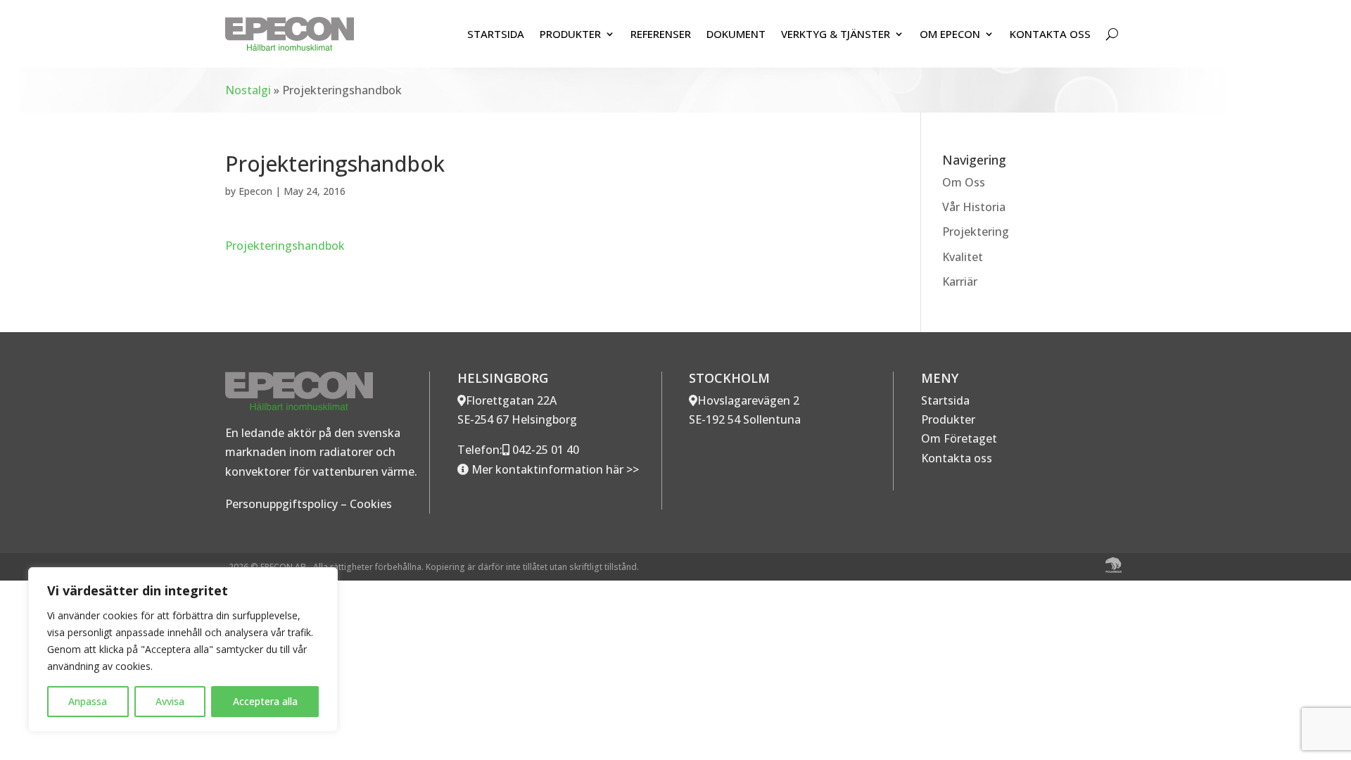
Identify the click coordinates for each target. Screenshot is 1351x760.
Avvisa (170, 701)
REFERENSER (660, 34)
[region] (183, 649)
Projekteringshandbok (285, 245)
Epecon (255, 191)
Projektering (975, 231)
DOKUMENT (736, 34)
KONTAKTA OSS (1050, 34)
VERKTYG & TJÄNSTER (835, 34)
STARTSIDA (495, 34)
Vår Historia (974, 207)
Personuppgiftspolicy (281, 504)
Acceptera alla (265, 701)
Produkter (948, 419)
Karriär (959, 281)
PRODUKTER (570, 34)
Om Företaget (959, 438)
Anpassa (87, 701)
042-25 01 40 (544, 449)
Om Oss (963, 182)
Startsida (945, 400)
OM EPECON (950, 34)
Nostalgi (248, 90)
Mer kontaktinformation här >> (554, 469)
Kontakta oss (956, 458)
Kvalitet (962, 257)
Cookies (371, 504)
